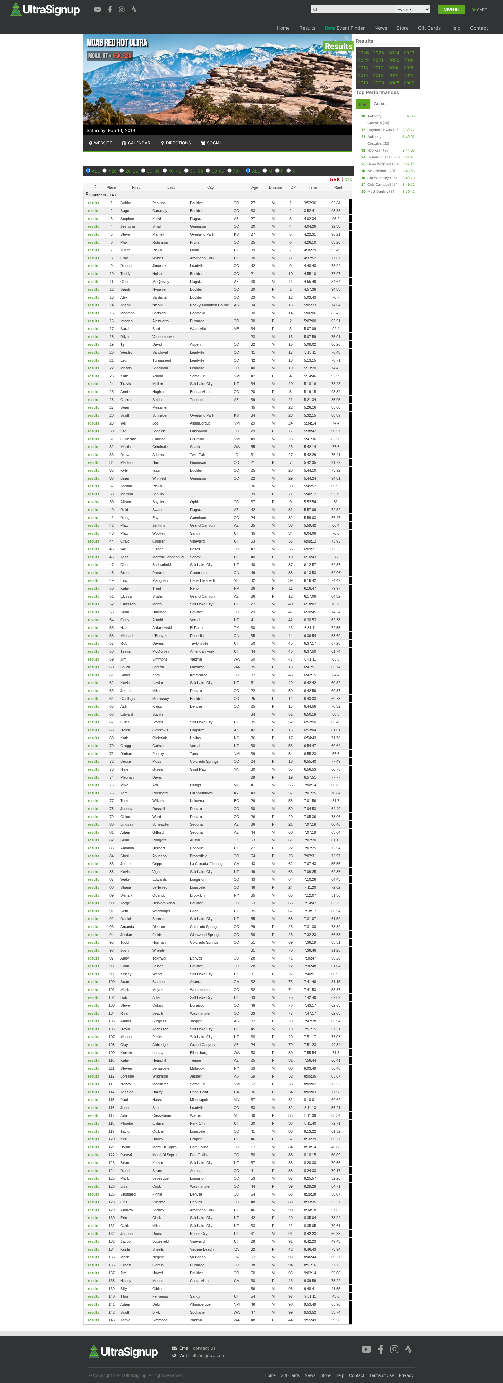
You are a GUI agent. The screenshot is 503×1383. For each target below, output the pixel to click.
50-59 (196, 171)
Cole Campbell (379, 184)
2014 (363, 75)
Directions (178, 142)
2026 (363, 52)
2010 (363, 83)
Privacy (406, 1375)
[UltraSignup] (45, 9)
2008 (393, 83)
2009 (378, 83)
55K (335, 179)
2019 (408, 60)
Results (307, 28)
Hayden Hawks (379, 130)
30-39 (153, 171)
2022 (363, 60)
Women (381, 103)
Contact (479, 28)
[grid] (217, 757)
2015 (408, 67)
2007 (408, 83)
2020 (393, 60)
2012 (393, 75)
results (93, 203)
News (380, 28)
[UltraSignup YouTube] (98, 8)
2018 (363, 67)
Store (403, 28)
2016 (393, 67)
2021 (378, 60)
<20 (112, 171)
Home (283, 28)
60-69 (217, 171)
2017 (378, 67)
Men (363, 104)
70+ (237, 171)
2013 (378, 75)
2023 (408, 52)
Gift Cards (429, 28)
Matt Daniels (377, 191)
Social (214, 142)
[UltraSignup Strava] (134, 8)
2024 (393, 52)
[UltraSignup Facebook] (110, 8)
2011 (408, 75)
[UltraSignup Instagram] (122, 8)
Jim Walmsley (378, 177)
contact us (204, 1348)
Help (455, 28)
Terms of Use (381, 1375)
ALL (96, 171)
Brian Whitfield (379, 164)
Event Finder (345, 28)
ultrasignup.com (208, 1355)
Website (102, 142)
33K (348, 179)
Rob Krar (374, 150)
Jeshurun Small (379, 157)
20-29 (131, 171)
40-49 (174, 171)
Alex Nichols (377, 171)
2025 (378, 52)
